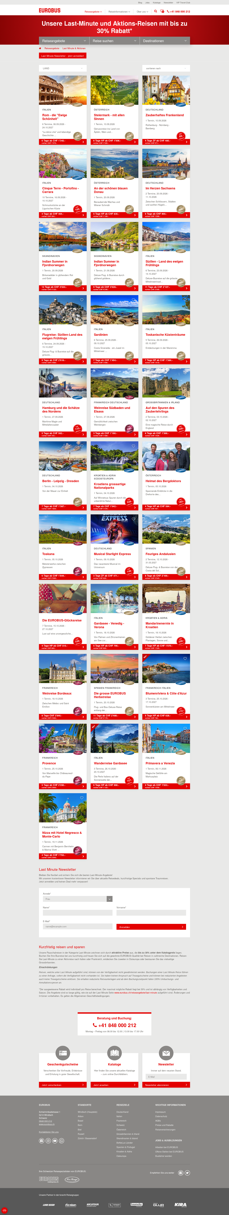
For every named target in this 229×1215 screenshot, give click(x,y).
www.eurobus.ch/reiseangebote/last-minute (135, 992)
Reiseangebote (92, 11)
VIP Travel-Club (183, 2)
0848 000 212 (45, 1121)
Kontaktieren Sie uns (49, 1131)
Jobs (147, 2)
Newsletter (168, 2)
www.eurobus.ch (47, 1124)
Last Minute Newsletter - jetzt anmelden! (62, 55)
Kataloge (156, 2)
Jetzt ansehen (101, 1085)
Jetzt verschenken (51, 1085)
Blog (140, 2)
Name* (46, 907)
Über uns (141, 11)
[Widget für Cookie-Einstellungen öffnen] (4, 1210)
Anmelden (124, 927)
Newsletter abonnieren (157, 1085)
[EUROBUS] (49, 10)
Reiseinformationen (118, 11)
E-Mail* (46, 921)
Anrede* (47, 893)
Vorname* (121, 907)
